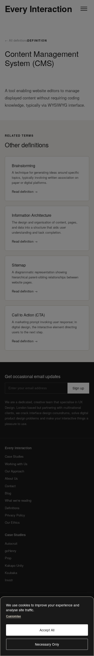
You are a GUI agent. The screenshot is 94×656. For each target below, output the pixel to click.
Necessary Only (47, 644)
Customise (13, 616)
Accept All (47, 629)
